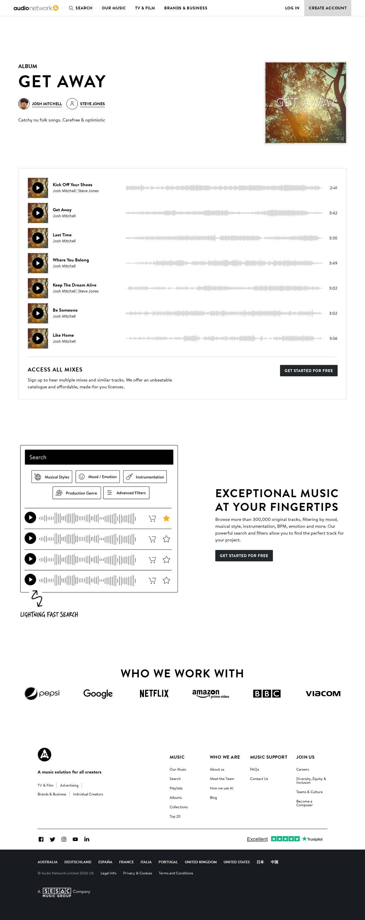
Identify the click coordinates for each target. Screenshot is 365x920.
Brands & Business (186, 8)
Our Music (114, 8)
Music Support (268, 757)
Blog (213, 797)
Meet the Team (222, 778)
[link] (36, 8)
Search (84, 8)
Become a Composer (304, 803)
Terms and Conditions (176, 873)
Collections (179, 806)
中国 (274, 861)
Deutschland (78, 861)
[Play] (38, 188)
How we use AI (222, 788)
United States (237, 861)
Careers (302, 769)
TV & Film (145, 8)
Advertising (69, 785)
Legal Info (108, 873)
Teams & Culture (309, 791)
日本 (260, 861)
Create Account (328, 8)
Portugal (168, 861)
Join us (305, 757)
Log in (292, 8)
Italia (146, 861)
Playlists (176, 788)
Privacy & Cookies (137, 873)
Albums (176, 797)
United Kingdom (201, 861)
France (126, 861)
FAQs (254, 769)
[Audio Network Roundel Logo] (44, 754)
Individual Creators (88, 794)
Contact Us (259, 778)
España (105, 861)
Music (177, 757)
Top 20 (175, 816)
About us (217, 769)
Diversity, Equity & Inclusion (311, 780)
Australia (48, 861)
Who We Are (225, 757)
